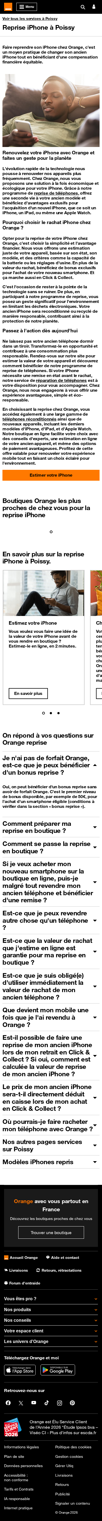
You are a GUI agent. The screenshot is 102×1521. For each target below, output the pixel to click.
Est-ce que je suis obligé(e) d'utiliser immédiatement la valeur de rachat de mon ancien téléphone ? (43, 986)
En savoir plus (28, 693)
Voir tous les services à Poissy (29, 18)
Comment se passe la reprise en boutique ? (46, 847)
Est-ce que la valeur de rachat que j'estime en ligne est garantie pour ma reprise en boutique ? (47, 951)
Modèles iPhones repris (37, 1162)
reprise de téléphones (56, 193)
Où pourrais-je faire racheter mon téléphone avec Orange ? (47, 1125)
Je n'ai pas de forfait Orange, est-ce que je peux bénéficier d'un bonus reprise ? (46, 765)
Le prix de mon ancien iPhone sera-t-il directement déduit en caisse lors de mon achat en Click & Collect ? (46, 1097)
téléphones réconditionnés (29, 419)
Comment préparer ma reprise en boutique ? (36, 827)
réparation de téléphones (61, 380)
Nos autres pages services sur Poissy (42, 1145)
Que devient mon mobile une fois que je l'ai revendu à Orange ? (45, 1017)
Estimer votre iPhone (51, 475)
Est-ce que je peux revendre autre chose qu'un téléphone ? (45, 920)
